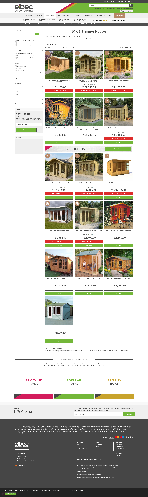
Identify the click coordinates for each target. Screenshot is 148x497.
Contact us (111, 1)
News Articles (119, 453)
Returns (78, 446)
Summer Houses (50, 15)
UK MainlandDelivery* (30, 20)
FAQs (97, 446)
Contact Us (99, 444)
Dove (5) (19, 68)
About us (106, 1)
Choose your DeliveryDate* (48, 20)
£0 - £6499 (18, 102)
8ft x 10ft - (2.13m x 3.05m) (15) (25, 43)
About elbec (119, 444)
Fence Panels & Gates (64, 15)
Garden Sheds (29, 15)
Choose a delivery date (82, 448)
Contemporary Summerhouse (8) (25, 55)
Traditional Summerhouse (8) (24, 53)
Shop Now (59, 95)
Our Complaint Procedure (122, 452)
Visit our (127, 11)
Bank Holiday (119, 15)
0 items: (130, 1)
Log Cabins (39, 15)
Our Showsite (119, 446)
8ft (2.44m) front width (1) (24, 45)
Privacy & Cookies (120, 450)
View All (41, 47)
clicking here (83, 490)
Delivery (78, 444)
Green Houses (101, 15)
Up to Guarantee (66, 20)
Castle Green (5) (21, 66)
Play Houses (77, 15)
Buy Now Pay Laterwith (82, 20)
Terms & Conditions (120, 448)
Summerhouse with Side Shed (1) (25, 58)
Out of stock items (20, 34)
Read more (88, 38)
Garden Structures (89, 15)
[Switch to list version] (49, 47)
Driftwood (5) (20, 70)
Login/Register (119, 1)
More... (110, 15)
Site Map (118, 455)
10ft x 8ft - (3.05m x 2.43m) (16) (25, 40)
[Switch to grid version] (46, 47)
